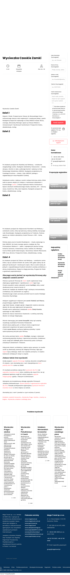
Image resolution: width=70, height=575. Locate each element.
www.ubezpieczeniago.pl (32, 527)
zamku (30, 309)
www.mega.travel (30, 525)
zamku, (14, 184)
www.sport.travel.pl (31, 523)
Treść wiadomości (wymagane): (56, 92)
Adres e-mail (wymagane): (55, 75)
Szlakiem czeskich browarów (12, 397)
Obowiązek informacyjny (36, 567)
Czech (24, 281)
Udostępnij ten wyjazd (59, 142)
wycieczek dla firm (32, 370)
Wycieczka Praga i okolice (30, 397)
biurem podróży (25, 383)
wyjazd (5, 351)
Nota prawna (66, 567)
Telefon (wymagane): (57, 84)
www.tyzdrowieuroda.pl (32, 532)
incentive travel (7, 388)
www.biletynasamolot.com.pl (34, 534)
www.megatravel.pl (31, 519)
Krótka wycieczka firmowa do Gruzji (61, 256)
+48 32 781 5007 (56, 159)
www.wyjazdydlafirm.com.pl (33, 530)
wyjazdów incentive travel (11, 372)
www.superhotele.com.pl (32, 536)
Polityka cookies (56, 567)
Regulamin (47, 567)
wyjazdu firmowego (18, 361)
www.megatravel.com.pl (32, 521)
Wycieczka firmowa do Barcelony (61, 264)
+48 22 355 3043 (58, 157)
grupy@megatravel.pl (53, 549)
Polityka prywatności (22, 567)
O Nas (13, 567)
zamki (31, 283)
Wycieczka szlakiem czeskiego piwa (19, 399)
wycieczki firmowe (38, 385)
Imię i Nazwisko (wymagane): (55, 56)
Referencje (7, 567)
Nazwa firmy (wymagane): (55, 66)
